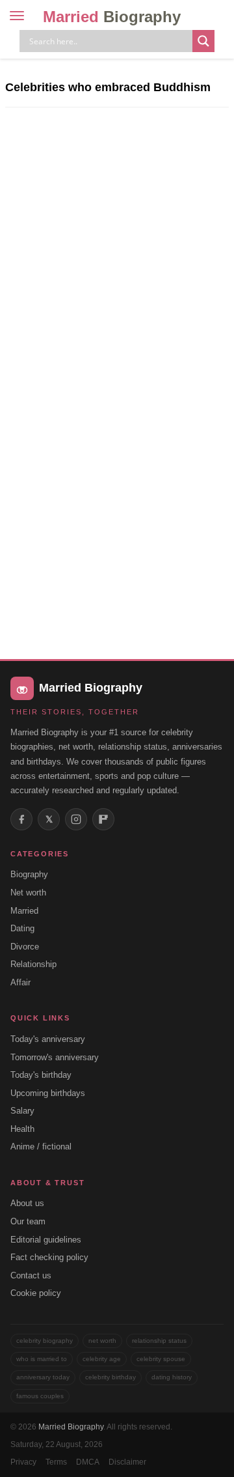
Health (22, 1129)
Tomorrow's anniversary (54, 1057)
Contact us (30, 1275)
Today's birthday (41, 1075)
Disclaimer (127, 1462)
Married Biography (70, 1426)
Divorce (24, 946)
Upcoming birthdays (47, 1093)
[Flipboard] (103, 819)
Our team (28, 1221)
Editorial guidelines (45, 1240)
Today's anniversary (47, 1039)
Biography (29, 874)
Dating (22, 928)
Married (112, 16)
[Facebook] (21, 819)
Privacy (23, 1462)
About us (27, 1203)
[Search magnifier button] (203, 41)
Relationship (33, 964)
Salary (22, 1111)
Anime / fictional (41, 1146)
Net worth (28, 892)
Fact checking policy (49, 1257)
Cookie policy (35, 1293)
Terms (56, 1462)
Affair (20, 982)
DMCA (87, 1462)
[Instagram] (76, 819)
